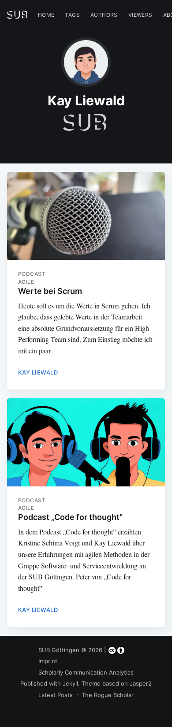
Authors (104, 14)
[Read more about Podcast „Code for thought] (86, 442)
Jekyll (70, 683)
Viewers (140, 14)
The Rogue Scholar (108, 694)
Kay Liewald (38, 372)
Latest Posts (55, 694)
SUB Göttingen (58, 649)
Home (46, 14)
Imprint (47, 660)
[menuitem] (46, 14)
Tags (72, 14)
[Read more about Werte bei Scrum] (86, 216)
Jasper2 (141, 683)
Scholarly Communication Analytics (86, 672)
